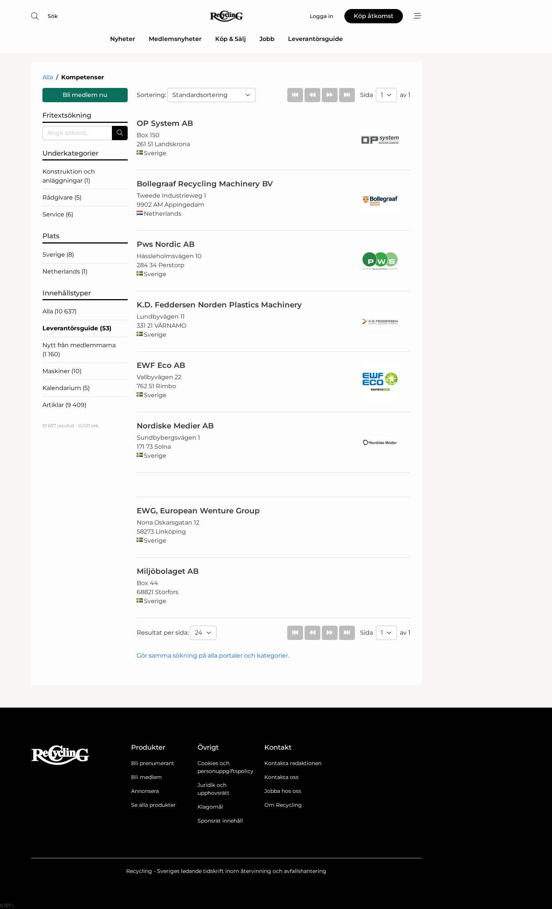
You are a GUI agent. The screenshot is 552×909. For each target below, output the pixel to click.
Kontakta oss (281, 777)
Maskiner (61, 371)
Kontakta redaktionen (292, 763)
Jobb (266, 38)
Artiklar (64, 404)
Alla (47, 77)
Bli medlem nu (85, 94)
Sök (53, 16)
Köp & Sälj (230, 38)
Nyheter (122, 38)
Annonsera (145, 791)
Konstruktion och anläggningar (68, 176)
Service (57, 214)
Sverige (58, 254)
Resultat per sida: (163, 632)
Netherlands (64, 271)
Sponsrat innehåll (220, 820)
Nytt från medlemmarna (79, 350)
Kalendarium (66, 388)
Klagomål (210, 806)
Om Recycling (283, 805)
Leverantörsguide (315, 38)
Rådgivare (61, 197)
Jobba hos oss (282, 791)
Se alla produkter (153, 805)
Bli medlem (146, 777)
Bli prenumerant (152, 763)
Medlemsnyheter (175, 38)
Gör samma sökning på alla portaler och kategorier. (213, 655)
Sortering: (152, 94)
